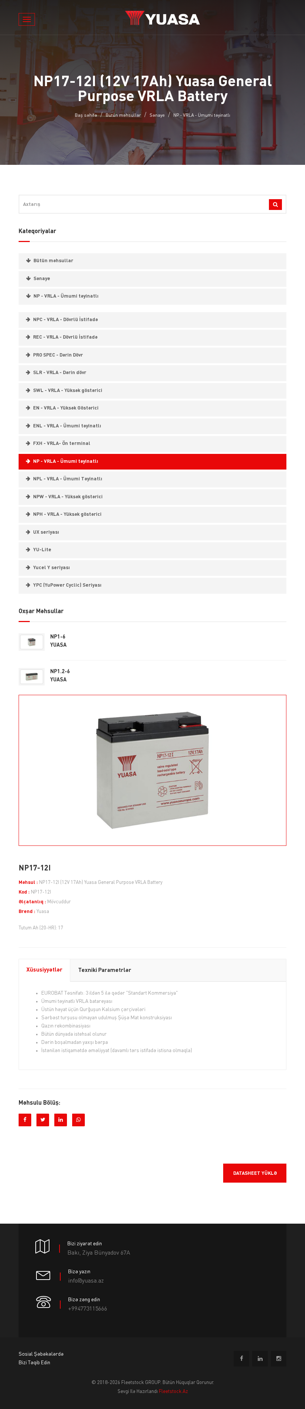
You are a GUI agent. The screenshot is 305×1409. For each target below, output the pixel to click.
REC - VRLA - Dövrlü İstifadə (65, 337)
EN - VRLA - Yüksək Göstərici (66, 408)
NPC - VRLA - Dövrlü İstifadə (65, 319)
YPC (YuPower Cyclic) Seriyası (67, 585)
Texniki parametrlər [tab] (104, 970)
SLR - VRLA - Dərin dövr (59, 372)
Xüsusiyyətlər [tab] (44, 970)
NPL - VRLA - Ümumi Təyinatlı (67, 479)
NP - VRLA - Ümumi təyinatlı (201, 115)
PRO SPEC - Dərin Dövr (58, 355)
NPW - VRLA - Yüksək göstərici (68, 497)
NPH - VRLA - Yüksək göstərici (67, 514)
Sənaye (157, 115)
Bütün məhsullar (123, 115)
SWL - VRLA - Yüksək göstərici (67, 390)
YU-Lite (42, 549)
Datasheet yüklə (255, 1173)
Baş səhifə (86, 115)
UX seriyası (46, 532)
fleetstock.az (173, 1391)
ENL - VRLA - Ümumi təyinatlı (67, 426)
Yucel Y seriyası (51, 567)
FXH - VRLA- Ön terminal (61, 443)
